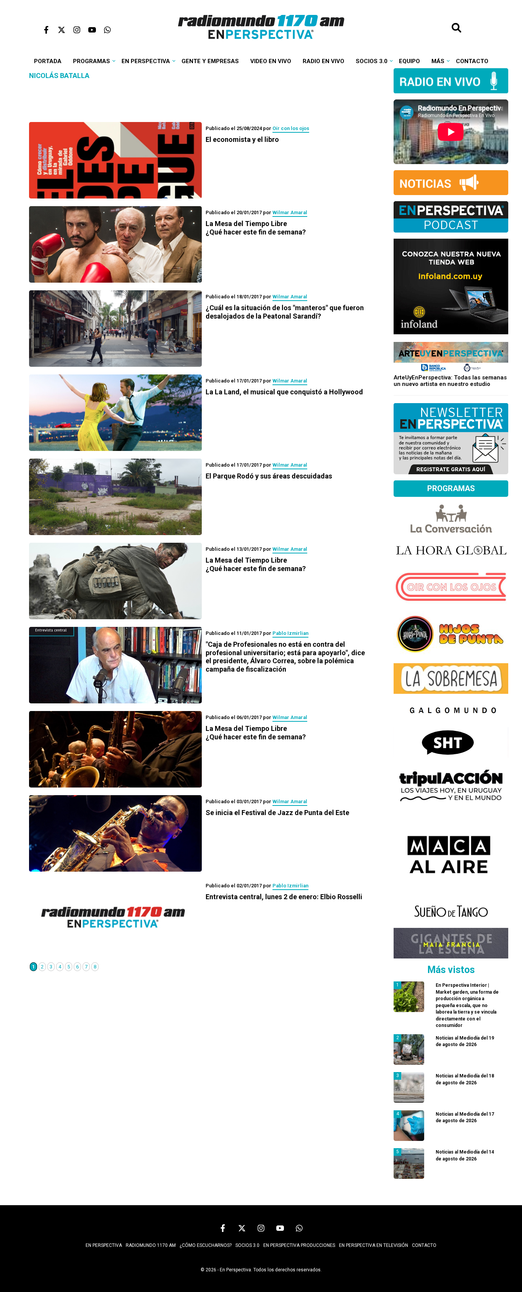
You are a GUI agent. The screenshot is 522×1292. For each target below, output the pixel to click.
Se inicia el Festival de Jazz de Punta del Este (277, 813)
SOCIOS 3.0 (247, 1245)
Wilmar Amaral (289, 212)
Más (437, 61)
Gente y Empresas (210, 61)
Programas (91, 61)
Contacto (472, 61)
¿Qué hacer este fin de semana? (256, 228)
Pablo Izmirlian (290, 633)
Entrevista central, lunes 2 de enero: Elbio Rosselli (284, 897)
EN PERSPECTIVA (104, 1245)
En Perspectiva (146, 61)
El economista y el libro (242, 139)
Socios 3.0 (371, 61)
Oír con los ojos (290, 128)
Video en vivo (270, 61)
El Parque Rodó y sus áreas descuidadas (269, 476)
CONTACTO (424, 1245)
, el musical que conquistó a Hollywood (284, 392)
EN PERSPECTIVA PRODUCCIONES (299, 1245)
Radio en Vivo (323, 61)
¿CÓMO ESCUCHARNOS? (206, 1245)
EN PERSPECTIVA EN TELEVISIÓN (373, 1245)
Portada (48, 61)
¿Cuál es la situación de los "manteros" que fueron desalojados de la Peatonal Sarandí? (285, 312)
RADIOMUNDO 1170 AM (151, 1245)
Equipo (409, 61)
